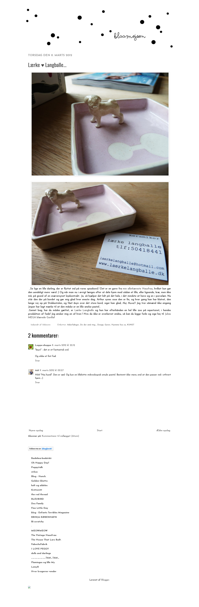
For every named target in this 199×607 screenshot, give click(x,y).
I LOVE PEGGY (40, 549)
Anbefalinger (73, 325)
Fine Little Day (39, 508)
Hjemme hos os (118, 325)
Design (100, 325)
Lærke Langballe (84, 310)
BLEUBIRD (37, 499)
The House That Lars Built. (46, 540)
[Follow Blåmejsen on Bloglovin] (40, 450)
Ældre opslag (163, 430)
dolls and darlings (41, 553)
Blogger (105, 580)
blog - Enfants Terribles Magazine (50, 513)
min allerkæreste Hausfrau (138, 289)
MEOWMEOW (39, 531)
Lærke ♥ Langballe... (47, 64)
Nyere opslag (36, 430)
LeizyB (35, 567)
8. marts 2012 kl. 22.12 (63, 345)
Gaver (107, 325)
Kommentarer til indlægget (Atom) (60, 436)
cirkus (34, 472)
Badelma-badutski (41, 458)
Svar (37, 361)
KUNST (130, 325)
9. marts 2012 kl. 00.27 (52, 370)
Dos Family (37, 503)
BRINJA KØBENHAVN (44, 517)
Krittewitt (36, 490)
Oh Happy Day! (40, 463)
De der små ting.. (88, 325)
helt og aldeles (39, 485)
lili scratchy (37, 522)
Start (99, 430)
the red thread (39, 494)
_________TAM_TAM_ (45, 558)
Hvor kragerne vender (43, 571)
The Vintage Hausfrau (43, 535)
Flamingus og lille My (43, 562)
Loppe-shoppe (43, 345)
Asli (37, 370)
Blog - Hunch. (38, 476)
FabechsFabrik (39, 544)
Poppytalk (37, 467)
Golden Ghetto (39, 481)
